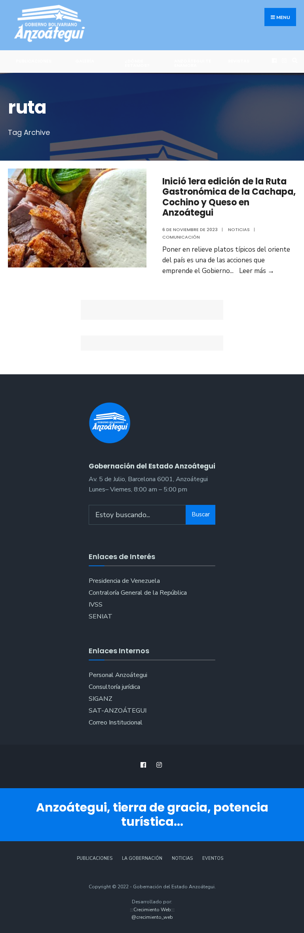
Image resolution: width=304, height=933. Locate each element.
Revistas (238, 61)
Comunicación (181, 237)
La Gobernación (142, 858)
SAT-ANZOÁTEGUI (117, 710)
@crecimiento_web (152, 917)
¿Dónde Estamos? (137, 63)
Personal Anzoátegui (118, 675)
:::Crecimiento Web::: (152, 909)
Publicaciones (33, 61)
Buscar (201, 514)
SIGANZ (100, 698)
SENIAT (100, 616)
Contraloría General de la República (138, 592)
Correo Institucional (115, 722)
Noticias (239, 229)
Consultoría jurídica (114, 687)
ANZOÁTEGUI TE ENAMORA (192, 63)
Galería (84, 61)
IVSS (96, 604)
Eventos (212, 858)
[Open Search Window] (294, 60)
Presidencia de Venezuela (124, 580)
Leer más (256, 270)
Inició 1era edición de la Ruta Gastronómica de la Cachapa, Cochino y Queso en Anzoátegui (229, 197)
